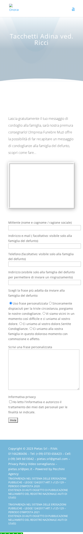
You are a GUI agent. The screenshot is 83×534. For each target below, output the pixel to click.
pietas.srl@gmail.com (52, 459)
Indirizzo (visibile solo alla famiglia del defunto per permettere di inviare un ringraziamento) (41, 274)
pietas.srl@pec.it (20, 469)
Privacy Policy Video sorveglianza (31, 464)
